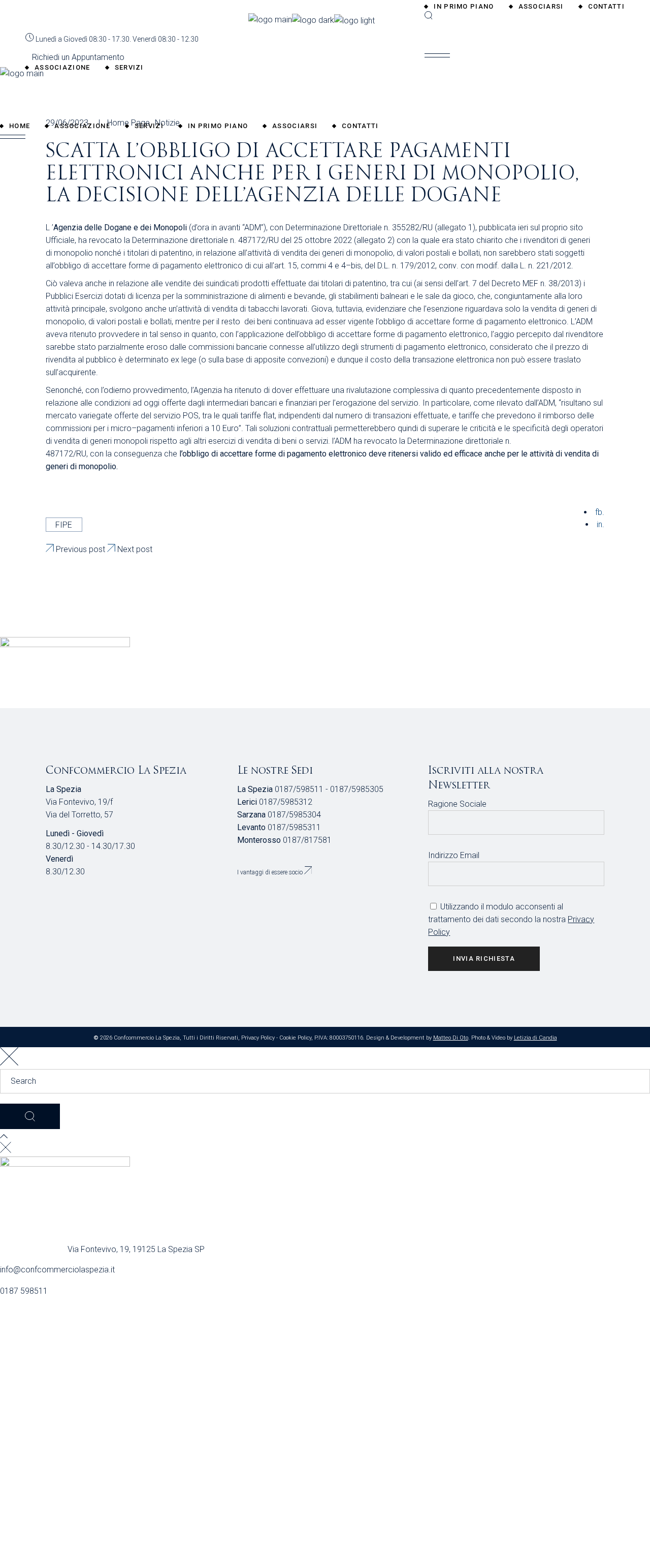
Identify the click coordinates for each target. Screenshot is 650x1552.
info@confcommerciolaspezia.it (57, 1269)
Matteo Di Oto (450, 1037)
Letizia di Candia (535, 1037)
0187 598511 (24, 1291)
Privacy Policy (258, 1037)
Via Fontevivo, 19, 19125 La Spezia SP (136, 1249)
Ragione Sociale (457, 804)
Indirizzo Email (453, 855)
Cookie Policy (295, 1037)
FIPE (63, 525)
